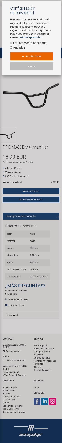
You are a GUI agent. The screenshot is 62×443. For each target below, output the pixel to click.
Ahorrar (31, 66)
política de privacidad (30, 37)
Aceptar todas (33, 56)
